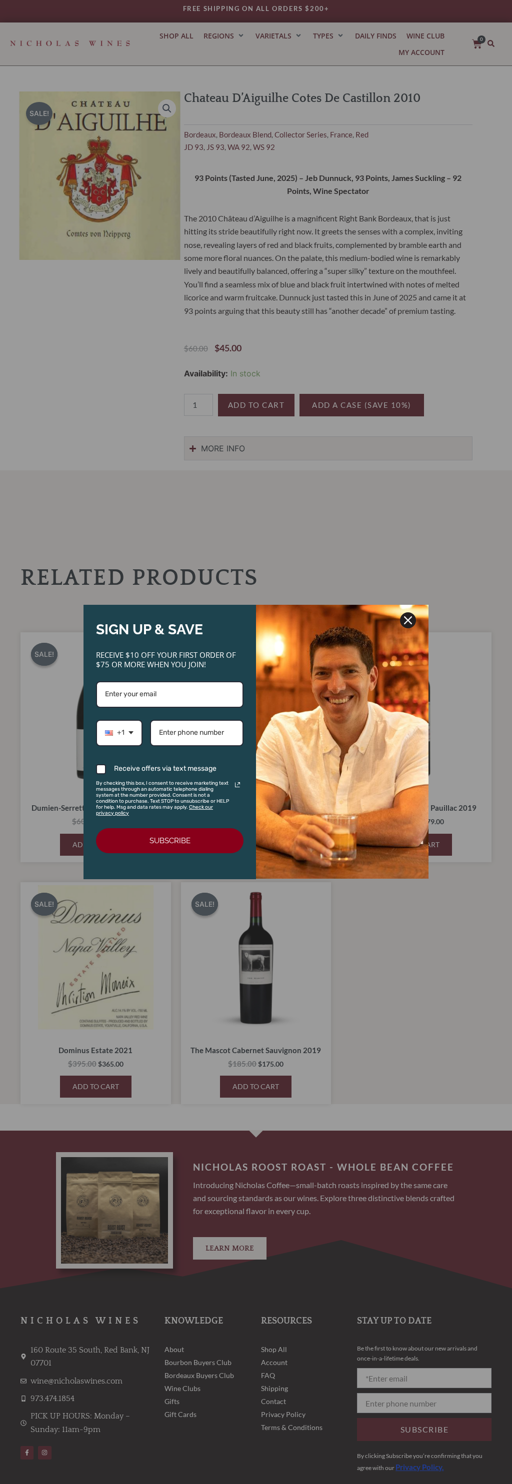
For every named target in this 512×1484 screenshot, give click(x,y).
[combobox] (119, 733)
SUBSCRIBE (170, 840)
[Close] (408, 620)
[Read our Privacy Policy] (238, 785)
